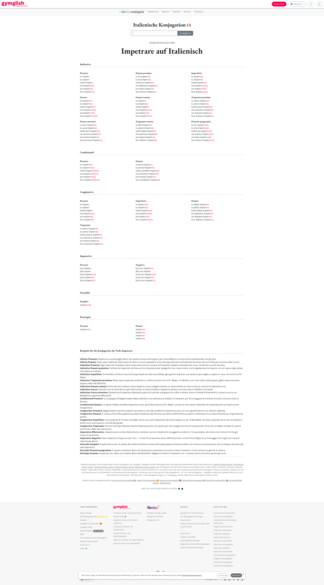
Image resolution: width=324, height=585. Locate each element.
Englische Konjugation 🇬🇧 (217, 480)
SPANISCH (176, 12)
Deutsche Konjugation (223, 562)
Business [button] (184, 507)
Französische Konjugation (224, 555)
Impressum (185, 533)
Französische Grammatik (224, 513)
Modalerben (165, 483)
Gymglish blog (86, 527)
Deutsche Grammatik (222, 541)
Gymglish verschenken (89, 523)
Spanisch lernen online (104, 467)
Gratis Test (279, 4)
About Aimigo (85, 513)
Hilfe (82, 534)
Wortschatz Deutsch (222, 537)
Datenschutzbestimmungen (191, 575)
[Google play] (179, 488)
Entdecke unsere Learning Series (127, 513)
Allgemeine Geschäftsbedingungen (195, 544)
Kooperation (185, 520)
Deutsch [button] (297, 4)
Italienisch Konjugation (223, 565)
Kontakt (83, 520)
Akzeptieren (236, 575)
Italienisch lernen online (145, 467)
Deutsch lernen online (124, 467)
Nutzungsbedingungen (190, 540)
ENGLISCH (166, 12)
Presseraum (85, 545)
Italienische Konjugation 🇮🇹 (193, 480)
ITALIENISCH (198, 12)
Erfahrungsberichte (88, 516)
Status (83, 548)
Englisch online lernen (223, 526)
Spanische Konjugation (223, 544)
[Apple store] (182, 488)
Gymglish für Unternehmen (192, 513)
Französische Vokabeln (223, 516)
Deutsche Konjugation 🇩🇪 (170, 480)
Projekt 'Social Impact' (89, 541)
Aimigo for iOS (153, 520)
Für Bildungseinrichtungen (191, 516)
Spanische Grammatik (223, 551)
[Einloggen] (319, 4)
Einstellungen (223, 575)
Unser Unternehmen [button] (88, 507)
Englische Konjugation (223, 558)
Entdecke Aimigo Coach (157, 513)
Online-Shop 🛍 (119, 516)
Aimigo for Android (155, 516)
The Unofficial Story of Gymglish (93, 538)
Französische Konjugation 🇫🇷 (123, 480)
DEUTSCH (187, 12)
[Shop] (311, 4)
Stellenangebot (91, 530)
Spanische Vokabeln (222, 548)
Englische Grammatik (223, 530)
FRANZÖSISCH (153, 12)
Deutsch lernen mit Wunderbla (126, 543)
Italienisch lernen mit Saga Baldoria (128, 540)
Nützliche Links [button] (220, 507)
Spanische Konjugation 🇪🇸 (148, 480)
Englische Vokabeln (222, 534)
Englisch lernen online (222, 464)
